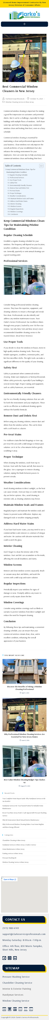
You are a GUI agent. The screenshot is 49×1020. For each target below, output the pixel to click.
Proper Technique (15, 193)
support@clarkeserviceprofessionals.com (24, 934)
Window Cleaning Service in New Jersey (20, 102)
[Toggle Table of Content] (40, 166)
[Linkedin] (15, 958)
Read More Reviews (24, 336)
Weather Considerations (18, 196)
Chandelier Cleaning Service (17, 982)
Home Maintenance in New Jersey (13, 849)
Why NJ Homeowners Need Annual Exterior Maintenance (20, 820)
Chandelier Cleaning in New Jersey (13, 840)
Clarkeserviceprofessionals (15, 99)
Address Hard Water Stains (18, 201)
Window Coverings (16, 212)
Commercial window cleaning (15, 137)
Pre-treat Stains (15, 191)
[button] (24, 24)
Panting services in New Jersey (12, 853)
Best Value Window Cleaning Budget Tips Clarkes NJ (24, 781)
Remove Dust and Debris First (19, 188)
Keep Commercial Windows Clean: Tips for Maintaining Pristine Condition (20, 170)
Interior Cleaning (15, 204)
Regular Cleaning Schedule (18, 175)
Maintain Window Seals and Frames (22, 198)
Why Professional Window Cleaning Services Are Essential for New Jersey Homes (24, 735)
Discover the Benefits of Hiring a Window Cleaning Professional (24, 687)
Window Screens (15, 206)
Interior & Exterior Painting (16, 988)
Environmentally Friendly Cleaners (21, 185)
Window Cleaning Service (15, 1000)
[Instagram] (9, 958)
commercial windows (12, 634)
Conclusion (14, 214)
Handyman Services (12, 994)
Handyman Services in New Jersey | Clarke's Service (19, 845)
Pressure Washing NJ (9, 858)
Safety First (13, 183)
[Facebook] (4, 958)
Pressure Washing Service (16, 976)
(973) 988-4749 (10, 928)
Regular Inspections (16, 209)
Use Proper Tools (15, 180)
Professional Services (17, 177)
